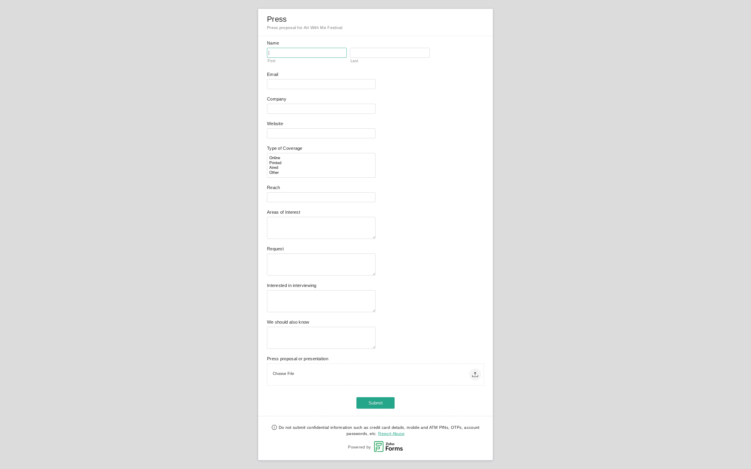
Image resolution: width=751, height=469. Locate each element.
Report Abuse (391, 433)
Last (354, 61)
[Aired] (321, 167)
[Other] (321, 172)
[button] (475, 374)
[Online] (321, 158)
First (272, 61)
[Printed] (321, 163)
